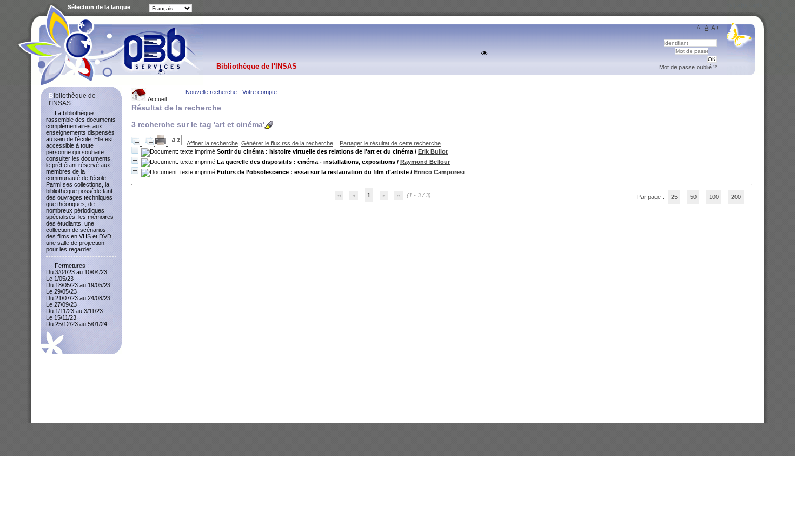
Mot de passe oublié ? (688, 67)
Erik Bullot (433, 151)
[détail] (134, 150)
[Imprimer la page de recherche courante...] (161, 143)
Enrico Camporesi (439, 172)
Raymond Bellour (425, 161)
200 (736, 197)
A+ (715, 28)
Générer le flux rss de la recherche (287, 143)
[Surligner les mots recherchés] (268, 125)
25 (674, 197)
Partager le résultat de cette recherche (390, 143)
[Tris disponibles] (177, 143)
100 (714, 197)
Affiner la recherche (212, 143)
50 (693, 197)
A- (699, 27)
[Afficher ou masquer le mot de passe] (484, 53)
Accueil (157, 99)
